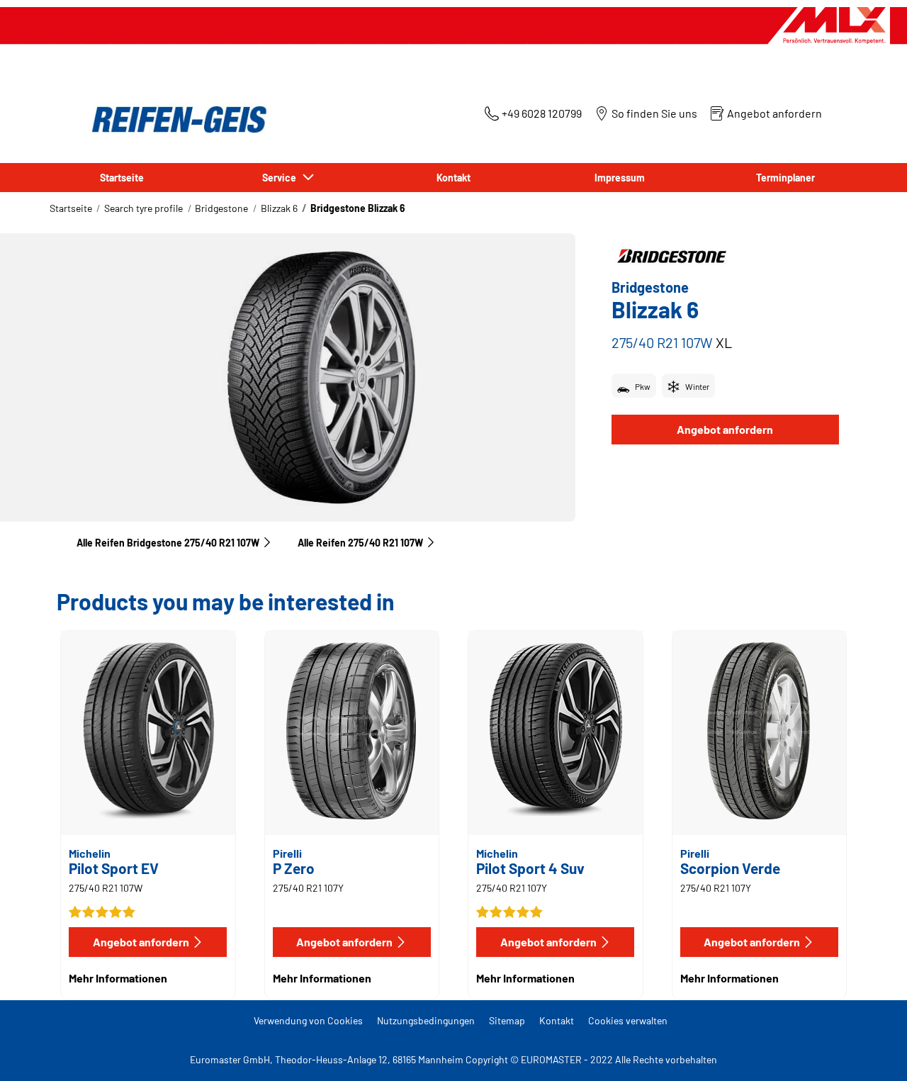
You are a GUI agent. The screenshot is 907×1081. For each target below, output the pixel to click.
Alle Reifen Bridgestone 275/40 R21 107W (168, 543)
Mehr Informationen (118, 978)
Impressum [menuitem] (620, 178)
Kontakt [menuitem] (453, 178)
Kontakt (556, 1020)
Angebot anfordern (725, 429)
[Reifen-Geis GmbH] (175, 119)
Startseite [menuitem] (122, 178)
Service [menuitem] (281, 178)
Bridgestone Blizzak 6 (357, 208)
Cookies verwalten (627, 1020)
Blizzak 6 (279, 208)
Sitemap (507, 1020)
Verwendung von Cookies (308, 1020)
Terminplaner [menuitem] (785, 178)
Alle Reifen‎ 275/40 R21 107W (360, 543)
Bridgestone (221, 208)
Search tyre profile (143, 208)
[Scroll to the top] (870, 1051)
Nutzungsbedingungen (426, 1020)
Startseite (71, 208)
